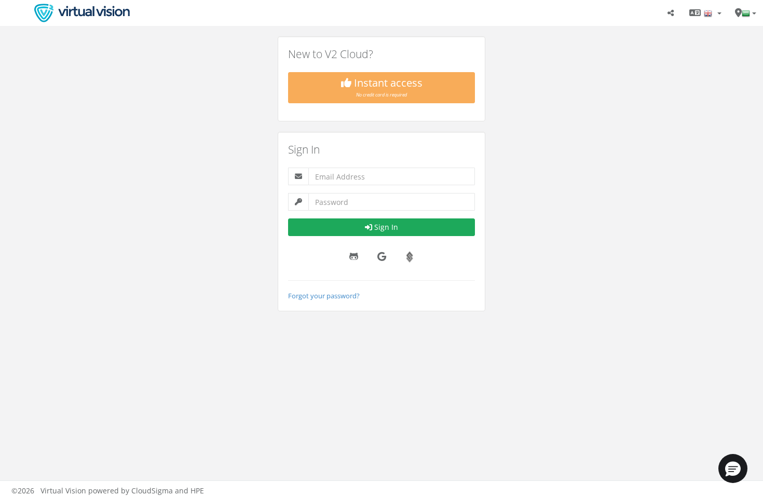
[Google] (381, 257)
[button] (732, 468)
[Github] (353, 257)
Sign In (386, 227)
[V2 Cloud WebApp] (82, 13)
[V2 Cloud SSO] (410, 257)
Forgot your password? (324, 295)
